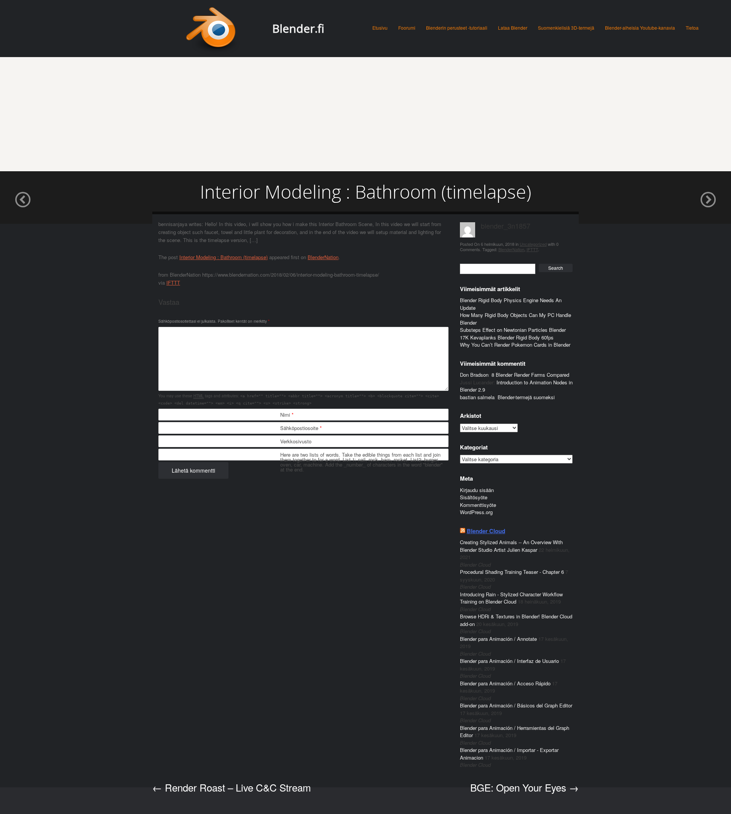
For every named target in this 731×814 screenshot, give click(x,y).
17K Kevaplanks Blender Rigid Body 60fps (507, 337)
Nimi (287, 414)
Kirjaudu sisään (477, 490)
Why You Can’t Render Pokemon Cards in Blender (515, 344)
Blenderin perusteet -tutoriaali (456, 27)
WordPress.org (476, 512)
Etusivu (380, 27)
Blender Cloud (486, 531)
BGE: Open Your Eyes (524, 787)
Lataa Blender (512, 27)
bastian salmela (477, 397)
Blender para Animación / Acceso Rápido (505, 683)
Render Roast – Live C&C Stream (231, 787)
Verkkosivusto (295, 441)
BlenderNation (323, 257)
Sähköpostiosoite (301, 427)
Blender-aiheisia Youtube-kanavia (640, 27)
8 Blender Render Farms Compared (530, 374)
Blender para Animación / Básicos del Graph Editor (516, 705)
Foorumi (406, 27)
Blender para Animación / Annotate (498, 638)
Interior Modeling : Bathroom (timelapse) (223, 257)
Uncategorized (533, 244)
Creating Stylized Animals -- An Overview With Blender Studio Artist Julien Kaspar (511, 545)
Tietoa (692, 27)
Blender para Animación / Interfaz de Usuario (509, 660)
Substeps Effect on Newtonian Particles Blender (513, 329)
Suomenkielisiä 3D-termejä (566, 27)
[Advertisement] (365, 114)
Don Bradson (474, 374)
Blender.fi (298, 28)
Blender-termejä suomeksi (526, 397)
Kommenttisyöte (478, 504)
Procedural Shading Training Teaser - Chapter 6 (512, 571)
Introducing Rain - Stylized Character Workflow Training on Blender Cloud (511, 598)
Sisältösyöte (473, 497)
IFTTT (173, 282)
